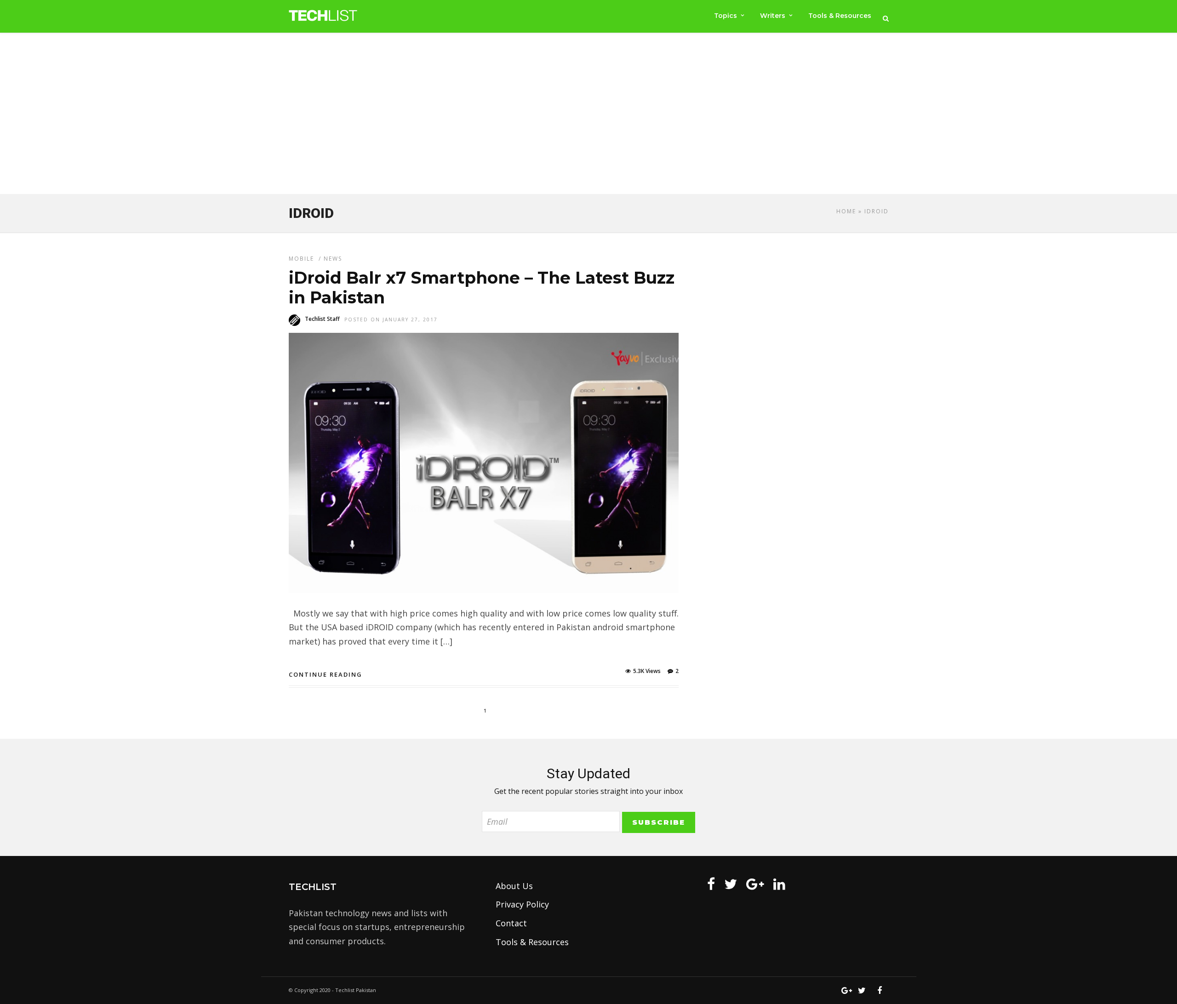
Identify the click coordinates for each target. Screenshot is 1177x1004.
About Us (514, 885)
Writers (772, 15)
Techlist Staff (322, 319)
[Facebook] (711, 884)
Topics (725, 15)
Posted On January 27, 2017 (391, 319)
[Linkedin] (779, 884)
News (333, 258)
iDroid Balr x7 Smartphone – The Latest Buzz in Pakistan (481, 288)
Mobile (301, 258)
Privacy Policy (522, 904)
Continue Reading (325, 674)
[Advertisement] (588, 115)
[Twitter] (730, 884)
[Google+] (755, 884)
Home (846, 211)
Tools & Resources (839, 15)
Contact (511, 923)
